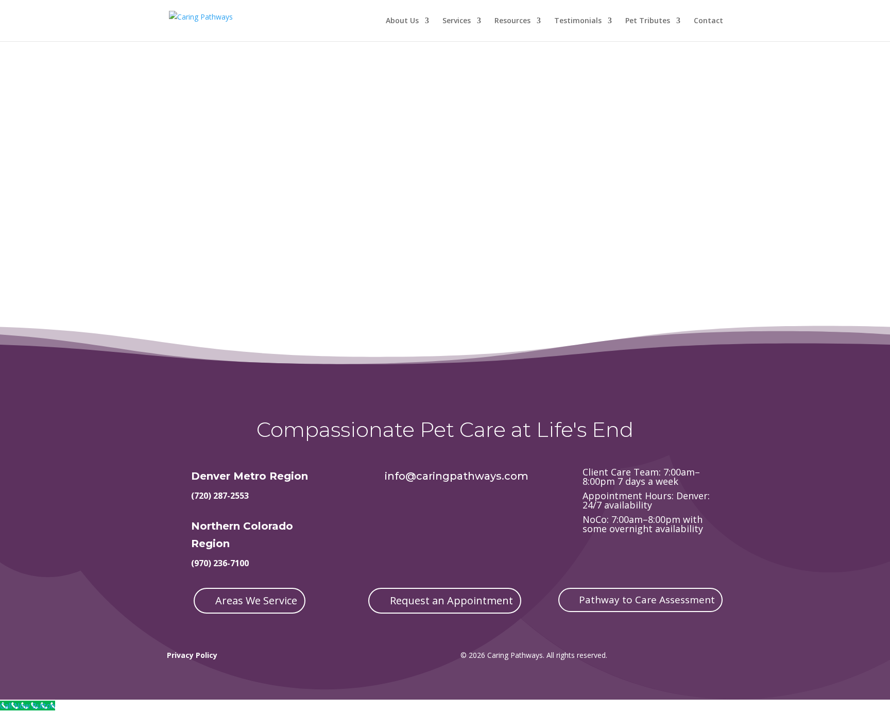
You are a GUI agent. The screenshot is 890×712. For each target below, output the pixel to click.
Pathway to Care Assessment (647, 599)
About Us (402, 21)
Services (456, 21)
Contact (708, 21)
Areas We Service (256, 600)
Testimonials (578, 21)
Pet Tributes (647, 21)
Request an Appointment (451, 600)
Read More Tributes (285, 210)
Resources (512, 21)
